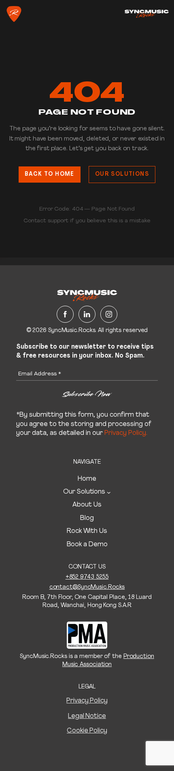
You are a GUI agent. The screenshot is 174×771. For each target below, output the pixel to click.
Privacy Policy (87, 701)
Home (87, 479)
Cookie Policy (87, 731)
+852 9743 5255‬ (87, 577)
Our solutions (122, 174)
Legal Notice (87, 716)
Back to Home (49, 174)
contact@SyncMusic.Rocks (87, 587)
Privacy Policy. (125, 433)
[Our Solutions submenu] (109, 492)
